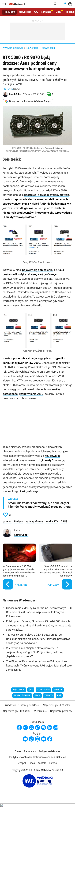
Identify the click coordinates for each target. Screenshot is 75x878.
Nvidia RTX (52, 521)
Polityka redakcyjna (49, 751)
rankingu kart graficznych (24, 491)
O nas (18, 751)
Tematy (48, 695)
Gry (36, 11)
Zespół (22, 763)
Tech (37, 695)
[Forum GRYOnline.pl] (55, 727)
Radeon (18, 521)
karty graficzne (34, 521)
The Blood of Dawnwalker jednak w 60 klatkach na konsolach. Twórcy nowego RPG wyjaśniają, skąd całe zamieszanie (39, 665)
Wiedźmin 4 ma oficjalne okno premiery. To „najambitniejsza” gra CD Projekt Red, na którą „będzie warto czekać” (34, 652)
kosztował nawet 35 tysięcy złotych (46, 194)
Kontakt (42, 763)
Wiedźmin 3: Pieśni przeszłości (22, 705)
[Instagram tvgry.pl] (37, 739)
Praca (32, 763)
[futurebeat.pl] (11, 89)
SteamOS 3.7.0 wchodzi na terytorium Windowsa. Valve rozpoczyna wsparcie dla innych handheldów (55, 567)
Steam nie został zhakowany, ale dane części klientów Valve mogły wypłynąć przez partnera (39, 505)
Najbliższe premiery (61, 711)
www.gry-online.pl (13, 47)
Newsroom (25, 11)
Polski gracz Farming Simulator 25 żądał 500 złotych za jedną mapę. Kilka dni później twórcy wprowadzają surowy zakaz (38, 625)
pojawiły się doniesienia (37, 270)
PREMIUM (9, 12)
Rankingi (46, 11)
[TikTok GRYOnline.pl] (37, 727)
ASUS (64, 521)
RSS (59, 695)
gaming (7, 521)
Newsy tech (48, 47)
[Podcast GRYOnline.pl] (43, 727)
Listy (58, 11)
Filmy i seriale (22, 695)
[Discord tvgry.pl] (43, 739)
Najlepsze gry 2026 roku (56, 705)
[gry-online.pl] (17, 4)
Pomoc (53, 763)
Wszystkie (19, 689)
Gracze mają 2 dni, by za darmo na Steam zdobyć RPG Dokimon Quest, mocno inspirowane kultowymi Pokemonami (39, 612)
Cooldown (43, 689)
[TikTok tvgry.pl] (31, 739)
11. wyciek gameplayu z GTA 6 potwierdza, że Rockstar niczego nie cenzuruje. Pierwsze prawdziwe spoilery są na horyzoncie (38, 639)
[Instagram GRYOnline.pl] (25, 727)
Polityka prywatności (20, 757)
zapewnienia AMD (31, 393)
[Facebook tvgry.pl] (49, 739)
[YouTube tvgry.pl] (25, 739)
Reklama (61, 757)
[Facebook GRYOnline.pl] (19, 727)
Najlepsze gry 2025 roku (16, 711)
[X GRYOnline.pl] (31, 727)
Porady (58, 689)
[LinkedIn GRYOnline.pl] (49, 727)
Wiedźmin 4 (40, 711)
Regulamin (30, 751)
